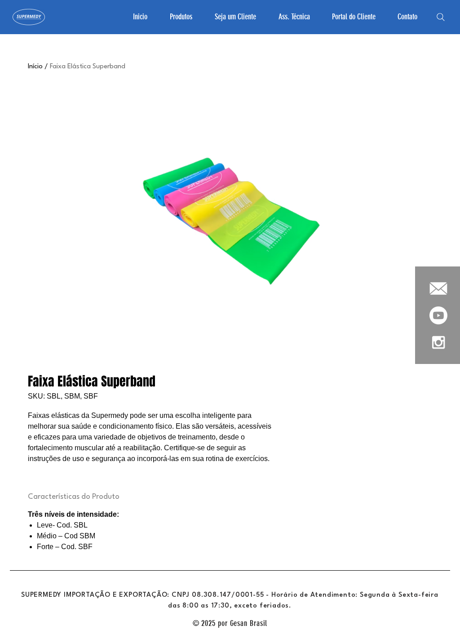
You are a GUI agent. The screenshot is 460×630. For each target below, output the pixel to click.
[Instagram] (438, 342)
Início (35, 66)
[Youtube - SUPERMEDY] (438, 315)
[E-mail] (438, 288)
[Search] (440, 17)
